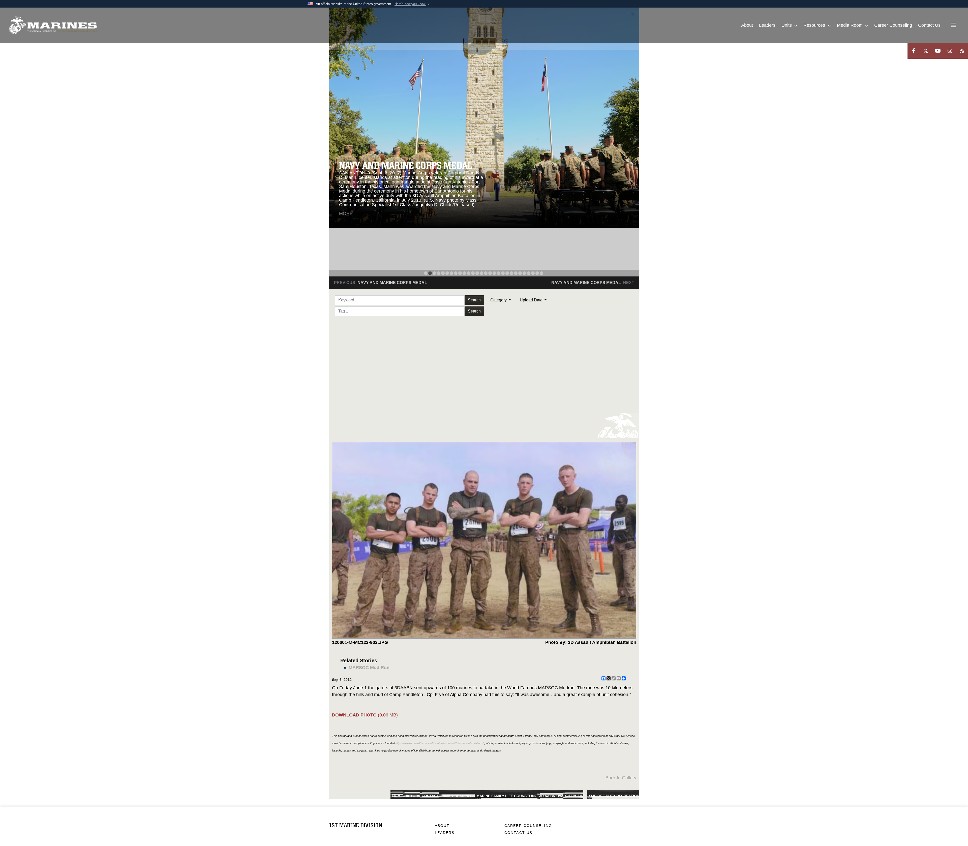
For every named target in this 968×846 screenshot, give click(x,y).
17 (494, 273)
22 (516, 273)
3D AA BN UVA (551, 796)
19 (503, 273)
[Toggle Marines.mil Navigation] (953, 25)
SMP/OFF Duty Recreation (614, 796)
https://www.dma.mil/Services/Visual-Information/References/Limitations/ (439, 743)
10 (464, 273)
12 (473, 273)
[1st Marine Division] (53, 25)
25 (528, 273)
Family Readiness (458, 796)
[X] (926, 51)
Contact (430, 796)
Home (397, 796)
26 (533, 273)
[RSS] (962, 51)
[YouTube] (938, 51)
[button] (413, 4)
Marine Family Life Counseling (506, 796)
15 (486, 273)
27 (537, 273)
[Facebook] (914, 51)
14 (481, 273)
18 (498, 273)
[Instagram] (950, 51)
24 (524, 273)
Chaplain (574, 796)
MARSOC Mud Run (369, 667)
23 (520, 273)
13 (477, 273)
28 (541, 273)
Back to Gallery (621, 777)
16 (490, 273)
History (412, 796)
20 (507, 273)
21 (511, 273)
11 (468, 273)
